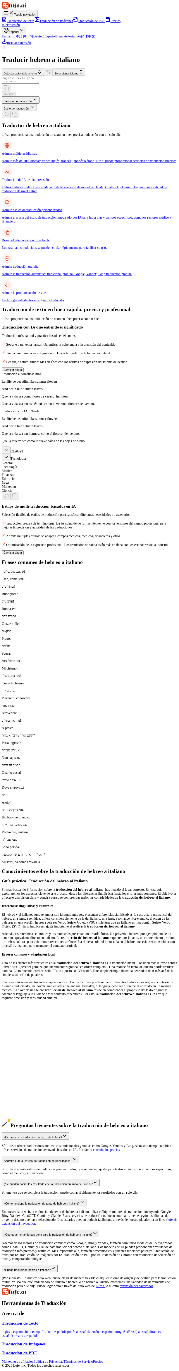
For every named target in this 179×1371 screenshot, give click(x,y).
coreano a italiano (14, 1055)
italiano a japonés (14, 1103)
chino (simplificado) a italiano (22, 1040)
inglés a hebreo (12, 1036)
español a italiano (14, 1071)
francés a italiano (13, 1079)
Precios (115, 21)
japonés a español (77, 1332)
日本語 (17, 36)
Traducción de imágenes (56, 21)
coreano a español (24, 1335)
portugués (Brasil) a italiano (21, 1087)
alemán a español (101, 1332)
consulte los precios (106, 1150)
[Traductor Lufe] (89, 6)
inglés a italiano (12, 1032)
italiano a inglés (12, 1095)
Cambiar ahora (12, 369)
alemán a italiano (13, 1063)
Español (50, 36)
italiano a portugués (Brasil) (21, 1122)
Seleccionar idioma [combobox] (66, 73)
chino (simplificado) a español (44, 1332)
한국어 (28, 36)
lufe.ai (171, 1219)
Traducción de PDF (91, 21)
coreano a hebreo (13, 1059)
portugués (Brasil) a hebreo (20, 1091)
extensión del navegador (18, 1223)
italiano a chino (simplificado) (22, 1099)
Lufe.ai (100, 1286)
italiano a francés (13, 1118)
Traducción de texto (20, 21)
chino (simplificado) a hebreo (22, 1044)
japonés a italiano (14, 1047)
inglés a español (13, 1332)
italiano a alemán (13, 1111)
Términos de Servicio (78, 1361)
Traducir (8, 94)
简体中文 (88, 36)
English (7, 36)
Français (61, 36)
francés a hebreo (13, 1083)
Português (74, 36)
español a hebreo (13, 1075)
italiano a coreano (14, 1107)
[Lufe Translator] (89, 1292)
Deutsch (39, 36)
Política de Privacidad (49, 1361)
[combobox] (21, 100)
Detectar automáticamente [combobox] (20, 73)
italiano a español (14, 1115)
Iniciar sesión (11, 25)
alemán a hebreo (13, 1067)
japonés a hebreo (13, 1051)
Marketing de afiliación (18, 1361)
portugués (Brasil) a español (132, 1332)
